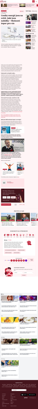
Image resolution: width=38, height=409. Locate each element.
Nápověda (12, 402)
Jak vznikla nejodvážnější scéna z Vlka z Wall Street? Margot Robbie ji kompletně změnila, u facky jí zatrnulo (10, 354)
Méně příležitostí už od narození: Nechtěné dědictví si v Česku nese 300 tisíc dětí (13, 5)
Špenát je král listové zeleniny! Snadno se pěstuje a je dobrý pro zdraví (9, 375)
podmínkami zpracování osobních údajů (8, 200)
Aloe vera (3, 386)
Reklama (3, 396)
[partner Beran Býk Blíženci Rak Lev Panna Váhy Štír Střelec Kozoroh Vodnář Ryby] (28, 272)
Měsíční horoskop (8, 252)
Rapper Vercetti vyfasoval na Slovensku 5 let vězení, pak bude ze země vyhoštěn (28, 349)
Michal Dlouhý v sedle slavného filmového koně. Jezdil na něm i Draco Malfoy (8, 224)
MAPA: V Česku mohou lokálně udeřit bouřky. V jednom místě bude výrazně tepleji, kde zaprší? (10, 311)
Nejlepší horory (15, 384)
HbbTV (3, 398)
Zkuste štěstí (31, 260)
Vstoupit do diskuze (7, 204)
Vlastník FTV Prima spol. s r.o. (5, 404)
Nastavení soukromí (13, 405)
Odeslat (13, 197)
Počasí (29, 384)
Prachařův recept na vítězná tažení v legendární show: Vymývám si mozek (28, 302)
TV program (19, 384)
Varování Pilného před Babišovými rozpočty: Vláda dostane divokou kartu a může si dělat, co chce (9, 306)
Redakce (12, 403)
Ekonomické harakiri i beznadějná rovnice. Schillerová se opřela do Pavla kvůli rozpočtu (9, 302)
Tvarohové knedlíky (22, 386)
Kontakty (12, 398)
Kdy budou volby (33, 384)
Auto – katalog (11, 385)
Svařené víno (26, 385)
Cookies (3, 402)
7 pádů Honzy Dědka (16, 385)
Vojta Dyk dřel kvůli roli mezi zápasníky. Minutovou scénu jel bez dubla (33, 36)
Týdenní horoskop (21, 250)
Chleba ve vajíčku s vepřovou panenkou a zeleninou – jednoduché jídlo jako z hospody (28, 332)
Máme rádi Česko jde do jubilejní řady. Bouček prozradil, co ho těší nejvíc (28, 311)
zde (18, 177)
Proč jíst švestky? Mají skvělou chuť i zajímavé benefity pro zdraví (10, 366)
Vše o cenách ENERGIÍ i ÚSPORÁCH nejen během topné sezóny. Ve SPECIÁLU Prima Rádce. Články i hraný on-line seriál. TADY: (11, 116)
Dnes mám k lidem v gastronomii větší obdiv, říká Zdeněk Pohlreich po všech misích (28, 306)
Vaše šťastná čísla (19, 258)
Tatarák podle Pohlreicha (31, 385)
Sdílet (22, 11)
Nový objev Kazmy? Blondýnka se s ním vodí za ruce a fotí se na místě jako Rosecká (28, 354)
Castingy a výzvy (13, 396)
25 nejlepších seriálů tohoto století (7, 344)
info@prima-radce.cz (8, 154)
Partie (27, 384)
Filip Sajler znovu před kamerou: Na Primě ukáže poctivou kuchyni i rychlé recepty (33, 40)
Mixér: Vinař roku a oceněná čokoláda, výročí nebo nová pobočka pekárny (28, 328)
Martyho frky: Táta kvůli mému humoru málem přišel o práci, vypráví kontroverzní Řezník (28, 345)
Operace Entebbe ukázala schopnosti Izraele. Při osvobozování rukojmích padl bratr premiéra (9, 328)
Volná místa (3, 395)
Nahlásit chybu (4, 405)
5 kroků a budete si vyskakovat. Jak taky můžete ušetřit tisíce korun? (8, 173)
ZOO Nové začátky (5, 385)
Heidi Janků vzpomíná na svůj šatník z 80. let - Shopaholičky (33, 23)
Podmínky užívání (4, 399)
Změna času (23, 384)
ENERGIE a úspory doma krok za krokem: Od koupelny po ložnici (16, 130)
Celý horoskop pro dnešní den (10, 250)
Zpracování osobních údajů (14, 400)
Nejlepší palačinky (28, 386)
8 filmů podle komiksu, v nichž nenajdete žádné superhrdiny (8, 349)
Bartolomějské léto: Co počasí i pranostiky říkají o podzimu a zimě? (9, 371)
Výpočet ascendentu (15, 386)
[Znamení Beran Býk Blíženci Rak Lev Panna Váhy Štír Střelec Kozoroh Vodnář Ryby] (8, 197)
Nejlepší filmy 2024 (9, 384)
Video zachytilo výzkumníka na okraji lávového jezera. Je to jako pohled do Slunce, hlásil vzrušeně (9, 332)
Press (11, 395)
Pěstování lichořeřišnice (8, 386)
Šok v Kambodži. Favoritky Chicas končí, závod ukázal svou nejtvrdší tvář (33, 47)
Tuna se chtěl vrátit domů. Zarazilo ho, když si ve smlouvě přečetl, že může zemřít (23, 224)
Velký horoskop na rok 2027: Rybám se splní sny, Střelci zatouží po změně (30, 5)
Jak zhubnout (4, 384)
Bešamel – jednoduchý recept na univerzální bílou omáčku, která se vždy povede (27, 323)
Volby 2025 (21, 385)
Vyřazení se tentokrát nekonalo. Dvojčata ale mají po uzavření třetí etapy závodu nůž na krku (33, 44)
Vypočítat (24, 275)
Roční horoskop (16, 252)
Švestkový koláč (34, 386)
